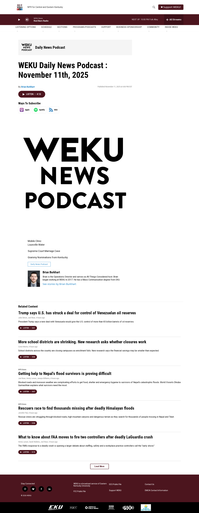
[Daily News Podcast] (26, 47)
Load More (99, 466)
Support (106, 27)
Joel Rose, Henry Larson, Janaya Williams (34, 378)
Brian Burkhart (28, 86)
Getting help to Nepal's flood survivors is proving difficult (64, 373)
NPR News (22, 369)
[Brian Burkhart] (34, 279)
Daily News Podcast (50, 47)
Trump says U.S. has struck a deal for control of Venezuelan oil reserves (77, 313)
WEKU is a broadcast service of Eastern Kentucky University (90, 485)
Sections (62, 27)
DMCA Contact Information (156, 490)
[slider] (31, 19)
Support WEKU (115, 490)
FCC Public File (80, 491)
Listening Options (26, 27)
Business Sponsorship (129, 27)
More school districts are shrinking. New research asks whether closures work (82, 341)
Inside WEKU (171, 27)
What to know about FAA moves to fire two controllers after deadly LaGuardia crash (85, 437)
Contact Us (149, 484)
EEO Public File (115, 484)
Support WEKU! (172, 7)
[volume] (27, 20)
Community (153, 27)
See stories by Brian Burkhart (59, 284)
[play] (19, 19)
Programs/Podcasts (84, 27)
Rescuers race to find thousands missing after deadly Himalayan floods (76, 408)
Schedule (46, 27)
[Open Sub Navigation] (18, 31)
